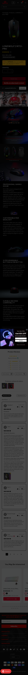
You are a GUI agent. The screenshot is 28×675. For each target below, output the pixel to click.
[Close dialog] (26, 329)
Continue (21, 340)
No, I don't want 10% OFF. (21, 342)
